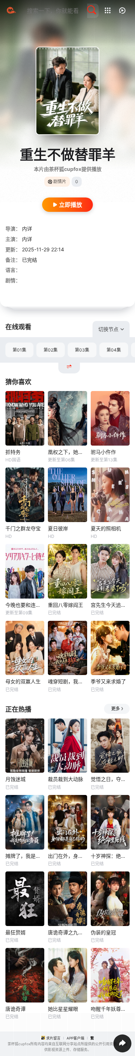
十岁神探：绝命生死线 (110, 856)
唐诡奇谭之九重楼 (67, 932)
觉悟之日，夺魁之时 (110, 779)
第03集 (82, 350)
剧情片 (59, 181)
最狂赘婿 (15, 932)
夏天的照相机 (106, 528)
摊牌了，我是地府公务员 (24, 856)
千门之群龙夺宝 (23, 528)
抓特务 (13, 452)
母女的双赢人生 (23, 681)
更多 (115, 708)
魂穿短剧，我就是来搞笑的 (67, 681)
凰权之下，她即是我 (67, 452)
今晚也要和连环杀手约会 (24, 605)
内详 (27, 228)
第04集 (114, 350)
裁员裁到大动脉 (65, 779)
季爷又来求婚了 (108, 681)
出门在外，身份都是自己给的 (67, 856)
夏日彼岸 (58, 528)
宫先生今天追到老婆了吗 (110, 605)
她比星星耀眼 (63, 1009)
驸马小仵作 (103, 452)
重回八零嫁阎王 (65, 605)
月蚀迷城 (15, 779)
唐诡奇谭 (15, 1009)
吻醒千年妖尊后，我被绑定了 (110, 1009)
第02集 (51, 350)
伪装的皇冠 (103, 932)
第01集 (19, 350)
